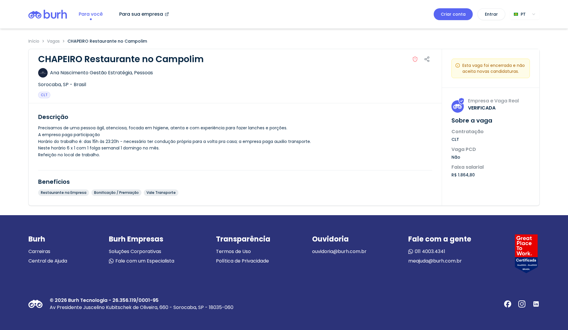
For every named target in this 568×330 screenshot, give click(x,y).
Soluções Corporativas (135, 251)
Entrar (491, 14)
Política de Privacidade (242, 260)
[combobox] (525, 14)
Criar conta (453, 14)
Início (33, 41)
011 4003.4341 (430, 251)
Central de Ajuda (47, 260)
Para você (91, 14)
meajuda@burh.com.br (435, 260)
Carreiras (39, 251)
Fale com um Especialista (144, 260)
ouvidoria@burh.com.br (339, 251)
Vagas (53, 41)
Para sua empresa (141, 14)
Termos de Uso (233, 251)
